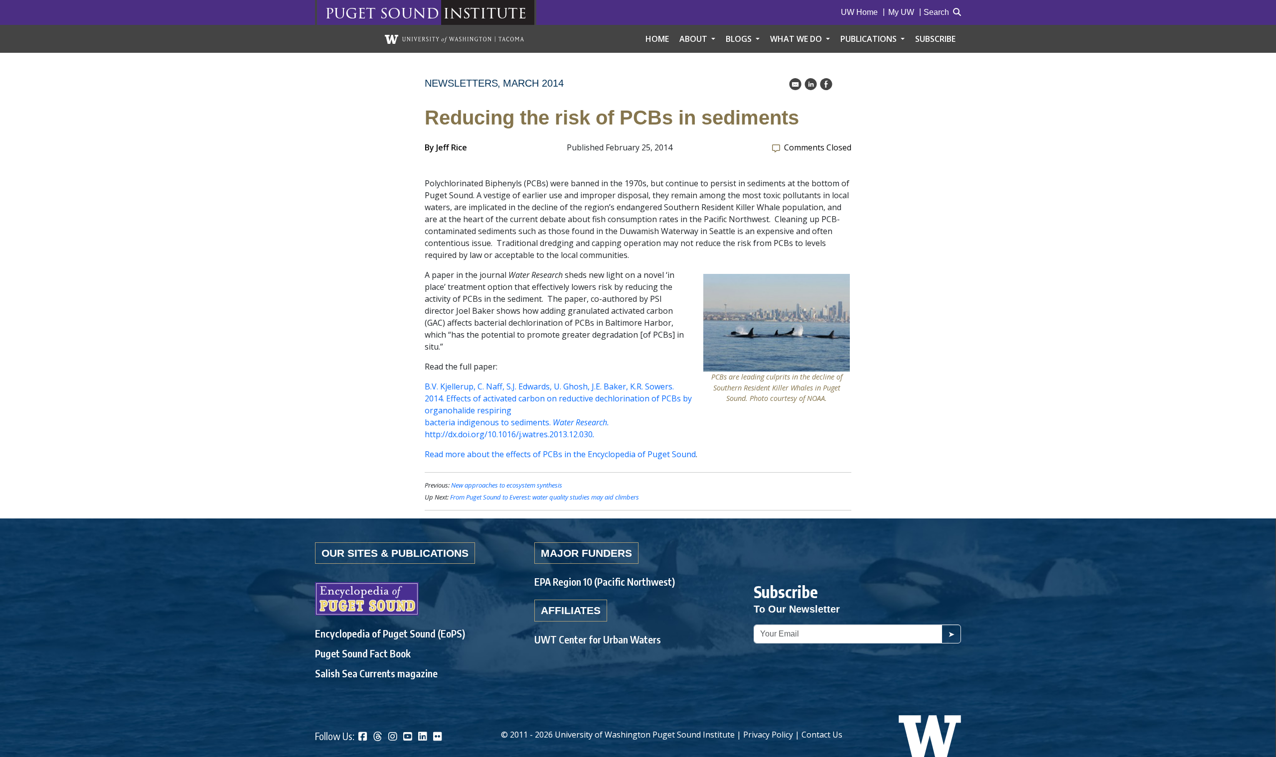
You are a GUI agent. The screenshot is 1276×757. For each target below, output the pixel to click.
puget (350, 12)
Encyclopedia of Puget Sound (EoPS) (390, 633)
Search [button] (936, 12)
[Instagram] (392, 737)
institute (484, 12)
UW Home (859, 12)
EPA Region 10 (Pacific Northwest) (604, 581)
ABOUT (694, 38)
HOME (657, 38)
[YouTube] (407, 737)
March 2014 (533, 83)
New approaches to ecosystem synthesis (506, 485)
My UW (901, 12)
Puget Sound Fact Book (363, 653)
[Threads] (377, 737)
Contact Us (821, 734)
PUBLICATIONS (869, 38)
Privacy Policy (768, 734)
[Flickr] (437, 737)
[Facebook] (362, 737)
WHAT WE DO (797, 38)
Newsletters (461, 83)
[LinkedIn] (422, 737)
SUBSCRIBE (935, 38)
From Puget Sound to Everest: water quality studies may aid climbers (544, 497)
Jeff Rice (451, 147)
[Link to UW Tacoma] (454, 38)
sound (409, 12)
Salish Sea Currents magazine (376, 673)
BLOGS (740, 38)
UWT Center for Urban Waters (597, 639)
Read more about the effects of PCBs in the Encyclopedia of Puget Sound (560, 454)
